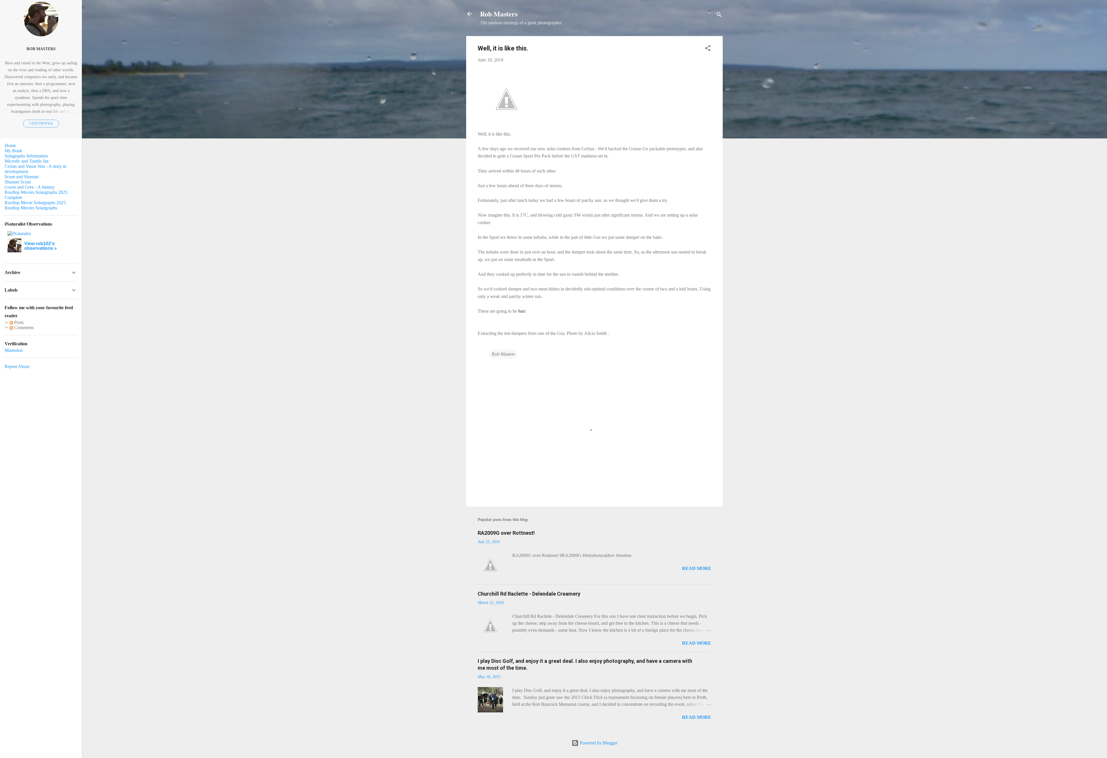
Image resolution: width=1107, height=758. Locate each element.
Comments (23, 327)
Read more (696, 568)
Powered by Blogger (598, 742)
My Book (13, 150)
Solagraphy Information (26, 155)
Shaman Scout (18, 181)
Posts (18, 322)
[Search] (719, 16)
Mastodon (14, 350)
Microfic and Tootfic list (26, 161)
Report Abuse (17, 366)
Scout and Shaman (22, 176)
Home (10, 145)
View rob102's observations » (40, 246)
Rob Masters (498, 14)
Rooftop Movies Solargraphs (31, 207)
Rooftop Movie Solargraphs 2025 (35, 202)
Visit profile (41, 123)
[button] (707, 49)
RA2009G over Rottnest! (506, 533)
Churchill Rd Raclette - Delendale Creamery (529, 594)
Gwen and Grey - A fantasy (30, 187)
